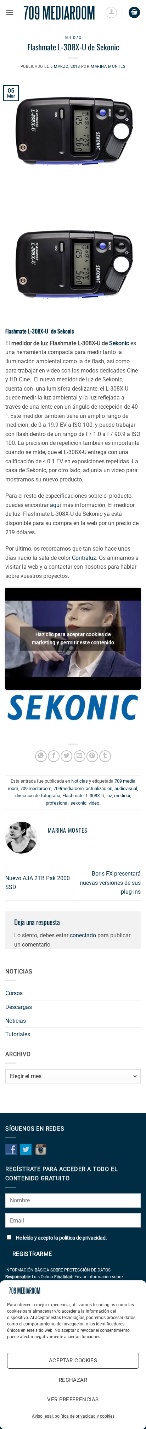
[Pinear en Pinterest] (92, 756)
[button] (9, 12)
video (94, 803)
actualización (99, 788)
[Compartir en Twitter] (66, 756)
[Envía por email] (79, 756)
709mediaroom (69, 788)
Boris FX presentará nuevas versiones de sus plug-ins (110, 882)
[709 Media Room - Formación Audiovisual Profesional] (59, 12)
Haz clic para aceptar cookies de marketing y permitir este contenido (73, 638)
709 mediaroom (35, 788)
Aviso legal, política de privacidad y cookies (73, 1416)
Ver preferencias (73, 1399)
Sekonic (119, 343)
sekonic (78, 803)
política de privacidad (82, 1238)
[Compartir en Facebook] (54, 756)
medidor (122, 795)
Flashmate (73, 795)
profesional (57, 803)
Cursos (14, 993)
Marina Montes (108, 66)
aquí (56, 505)
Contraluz (84, 558)
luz (109, 795)
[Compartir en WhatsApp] (41, 756)
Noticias (73, 37)
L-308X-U (95, 795)
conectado (83, 935)
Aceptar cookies (73, 1360)
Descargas (18, 1007)
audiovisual (125, 788)
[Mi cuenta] (111, 12)
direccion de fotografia (37, 795)
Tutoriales (17, 1034)
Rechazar (73, 1380)
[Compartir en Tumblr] (105, 756)
